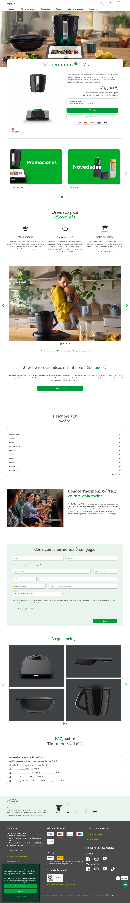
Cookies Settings (21, 896)
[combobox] (16, 586)
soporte (16, 840)
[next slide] (126, 173)
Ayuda (58, 9)
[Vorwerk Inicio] (11, 3)
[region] (21, 883)
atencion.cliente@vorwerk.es (33, 845)
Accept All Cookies (20, 886)
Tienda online (94, 9)
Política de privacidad (37, 609)
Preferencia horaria (18, 591)
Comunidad (46, 9)
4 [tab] (69, 344)
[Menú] (62, 875)
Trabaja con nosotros (75, 9)
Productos (12, 9)
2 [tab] (65, 197)
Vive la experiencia (28, 9)
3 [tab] (68, 197)
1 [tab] (62, 197)
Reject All (20, 891)
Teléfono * (16, 583)
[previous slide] (3, 173)
